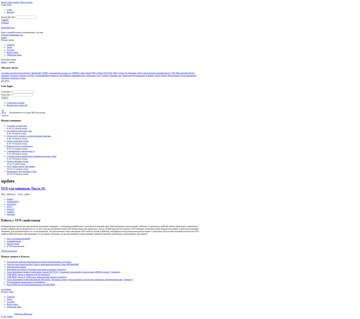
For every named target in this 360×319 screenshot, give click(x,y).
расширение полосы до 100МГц (64, 73)
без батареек (131, 73)
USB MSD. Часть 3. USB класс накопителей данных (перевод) (37, 277)
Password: (6, 94)
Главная (10, 45)
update (10, 199)
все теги (5, 80)
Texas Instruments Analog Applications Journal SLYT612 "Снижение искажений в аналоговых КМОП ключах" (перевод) (63, 272)
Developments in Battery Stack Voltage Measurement (156, 75)
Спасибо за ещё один (17, 126)
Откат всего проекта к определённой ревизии (29, 136)
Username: (6, 92)
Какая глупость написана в (20, 146)
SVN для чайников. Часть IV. (23, 188)
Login (9, 9)
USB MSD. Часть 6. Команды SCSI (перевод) (28, 274)
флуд (28, 73)
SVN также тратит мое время (21, 166)
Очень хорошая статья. (17, 161)
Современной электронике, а (21, 151)
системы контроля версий (13, 73)
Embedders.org (8, 27)
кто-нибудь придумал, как (19, 131)
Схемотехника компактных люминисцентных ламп (31, 156)
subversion (91, 75)
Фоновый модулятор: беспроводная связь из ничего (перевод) (36, 269)
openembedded (42, 75)
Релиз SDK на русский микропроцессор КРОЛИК (31, 284)
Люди (9, 47)
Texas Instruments (188, 75)
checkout (5, 78)
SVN (98, 75)
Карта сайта (12, 52)
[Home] (5, 23)
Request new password (17, 105)
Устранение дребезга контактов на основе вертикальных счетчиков (39, 262)
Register (10, 12)
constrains (113, 75)
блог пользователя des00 (18, 238)
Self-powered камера (16, 267)
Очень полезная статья (17, 141)
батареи (14, 75)
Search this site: (8, 17)
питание (23, 75)
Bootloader (36, 73)
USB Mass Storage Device (183, 73)
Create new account (15, 103)
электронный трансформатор (156, 73)
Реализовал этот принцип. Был (22, 171)
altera (82, 73)
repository (5, 75)
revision (10, 209)
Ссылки (10, 50)
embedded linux (78, 75)
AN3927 (31, 75)
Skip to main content (10, 2)
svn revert (11, 204)
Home (4, 62)
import (88, 73)
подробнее (6, 289)
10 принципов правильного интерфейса (26, 282)
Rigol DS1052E (105, 73)
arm (120, 75)
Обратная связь (14, 55)
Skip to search (26, 2)
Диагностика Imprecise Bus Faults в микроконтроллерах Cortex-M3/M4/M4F (43, 264)
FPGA (95, 73)
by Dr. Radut (7, 316)
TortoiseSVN (13, 201)
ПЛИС (45, 73)
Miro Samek (118, 73)
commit (105, 75)
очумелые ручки (17, 78)
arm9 (139, 73)
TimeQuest (127, 75)
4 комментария (14, 241)
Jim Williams (65, 75)
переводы (54, 75)
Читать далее (13, 244)
